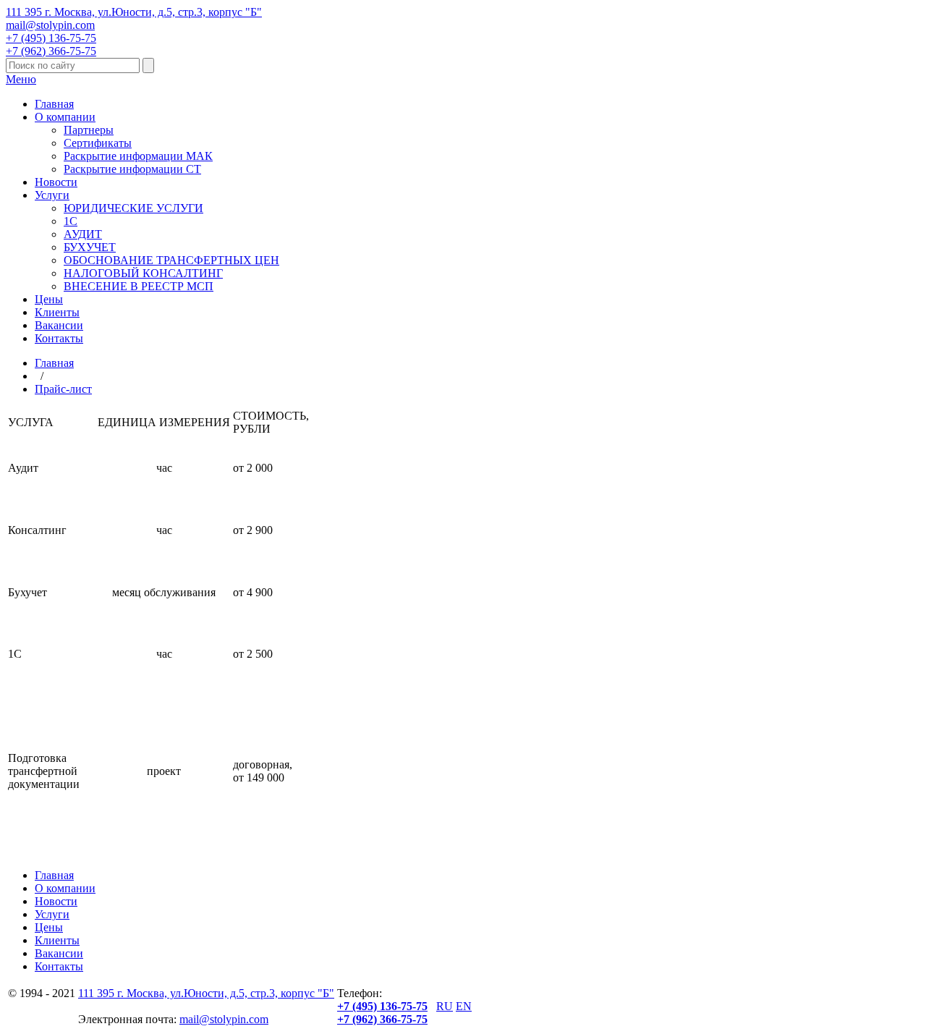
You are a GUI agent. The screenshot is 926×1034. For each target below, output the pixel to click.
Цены (49, 299)
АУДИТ (83, 234)
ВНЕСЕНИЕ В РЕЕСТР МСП (138, 286)
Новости (56, 182)
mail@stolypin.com (50, 25)
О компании (65, 117)
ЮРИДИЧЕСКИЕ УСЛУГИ (133, 208)
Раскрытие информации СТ (132, 169)
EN (464, 1006)
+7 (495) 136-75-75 (51, 38)
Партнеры (89, 130)
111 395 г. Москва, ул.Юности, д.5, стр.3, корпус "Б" (134, 12)
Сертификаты (98, 143)
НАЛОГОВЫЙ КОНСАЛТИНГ (143, 273)
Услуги (52, 195)
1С (70, 221)
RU (444, 1006)
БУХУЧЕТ (90, 247)
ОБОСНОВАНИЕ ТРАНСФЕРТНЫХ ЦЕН (171, 260)
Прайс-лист (63, 389)
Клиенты (57, 312)
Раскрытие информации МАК (138, 156)
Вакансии (59, 325)
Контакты (59, 338)
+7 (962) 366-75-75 (51, 51)
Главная (54, 104)
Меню (21, 79)
